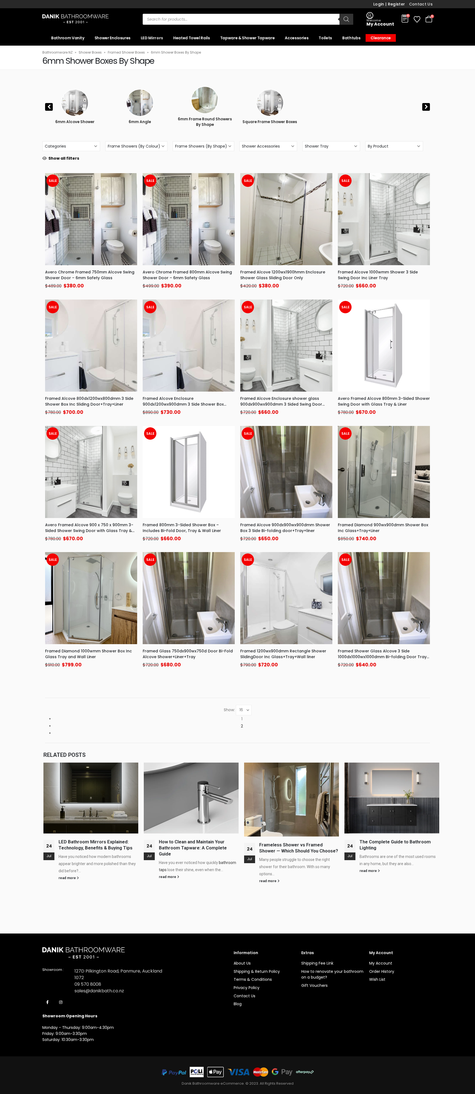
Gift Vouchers (314, 985)
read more (68, 878)
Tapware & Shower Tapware (247, 38)
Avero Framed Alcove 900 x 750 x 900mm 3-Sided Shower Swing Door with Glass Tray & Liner (89, 530)
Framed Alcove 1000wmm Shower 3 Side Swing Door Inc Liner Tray (378, 275)
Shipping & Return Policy (257, 971)
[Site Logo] (75, 19)
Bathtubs (351, 38)
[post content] (91, 219)
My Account (380, 963)
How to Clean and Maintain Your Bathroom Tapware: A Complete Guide (193, 848)
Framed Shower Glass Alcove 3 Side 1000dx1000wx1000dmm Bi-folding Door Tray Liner (382, 656)
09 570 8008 (87, 984)
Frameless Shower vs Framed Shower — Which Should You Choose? (298, 848)
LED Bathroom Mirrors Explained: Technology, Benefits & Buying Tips (96, 845)
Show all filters (63, 158)
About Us (242, 963)
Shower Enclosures (113, 38)
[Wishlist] (417, 19)
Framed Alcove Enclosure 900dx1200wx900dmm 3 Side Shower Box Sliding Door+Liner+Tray (183, 404)
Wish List (377, 979)
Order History (381, 971)
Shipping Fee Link (317, 963)
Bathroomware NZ (57, 52)
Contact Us (421, 4)
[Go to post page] (90, 798)
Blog (238, 1004)
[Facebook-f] (47, 1002)
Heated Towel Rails (191, 38)
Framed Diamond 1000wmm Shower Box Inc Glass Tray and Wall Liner (88, 654)
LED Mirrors (152, 38)
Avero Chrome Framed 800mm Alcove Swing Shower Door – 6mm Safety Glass (187, 275)
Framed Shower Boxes (126, 52)
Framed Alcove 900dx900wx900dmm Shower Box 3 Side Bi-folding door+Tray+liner (285, 527)
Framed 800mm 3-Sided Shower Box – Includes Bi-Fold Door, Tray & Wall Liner (182, 527)
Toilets (325, 38)
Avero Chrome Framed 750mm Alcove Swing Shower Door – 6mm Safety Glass (89, 275)
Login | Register (389, 4)
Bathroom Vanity (67, 38)
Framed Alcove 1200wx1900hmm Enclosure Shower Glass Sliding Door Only (282, 275)
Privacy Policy (246, 987)
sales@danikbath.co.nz (99, 991)
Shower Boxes (90, 52)
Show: (229, 710)
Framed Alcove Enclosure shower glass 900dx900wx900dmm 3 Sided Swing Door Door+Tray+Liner (281, 404)
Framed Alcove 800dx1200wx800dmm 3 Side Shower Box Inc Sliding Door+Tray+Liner (89, 401)
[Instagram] (61, 1002)
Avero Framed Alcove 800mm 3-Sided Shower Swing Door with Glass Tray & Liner (384, 401)
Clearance (381, 38)
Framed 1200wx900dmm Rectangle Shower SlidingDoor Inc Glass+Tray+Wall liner (283, 654)
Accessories (296, 38)
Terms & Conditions (253, 979)
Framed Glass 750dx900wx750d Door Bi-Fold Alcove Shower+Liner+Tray (188, 654)
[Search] (346, 19)
